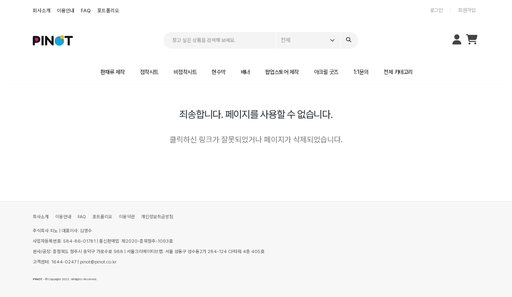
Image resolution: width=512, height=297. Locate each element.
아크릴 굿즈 (326, 72)
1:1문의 (361, 72)
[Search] (349, 40)
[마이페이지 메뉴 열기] (456, 40)
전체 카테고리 (398, 72)
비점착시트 (185, 72)
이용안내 (65, 11)
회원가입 (466, 10)
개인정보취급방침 (157, 216)
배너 (245, 72)
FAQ (86, 11)
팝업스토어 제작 (282, 72)
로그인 (436, 10)
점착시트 (149, 72)
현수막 (219, 72)
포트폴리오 (108, 11)
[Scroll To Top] (498, 288)
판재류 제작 (112, 72)
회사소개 (41, 11)
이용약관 (127, 216)
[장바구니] (472, 41)
